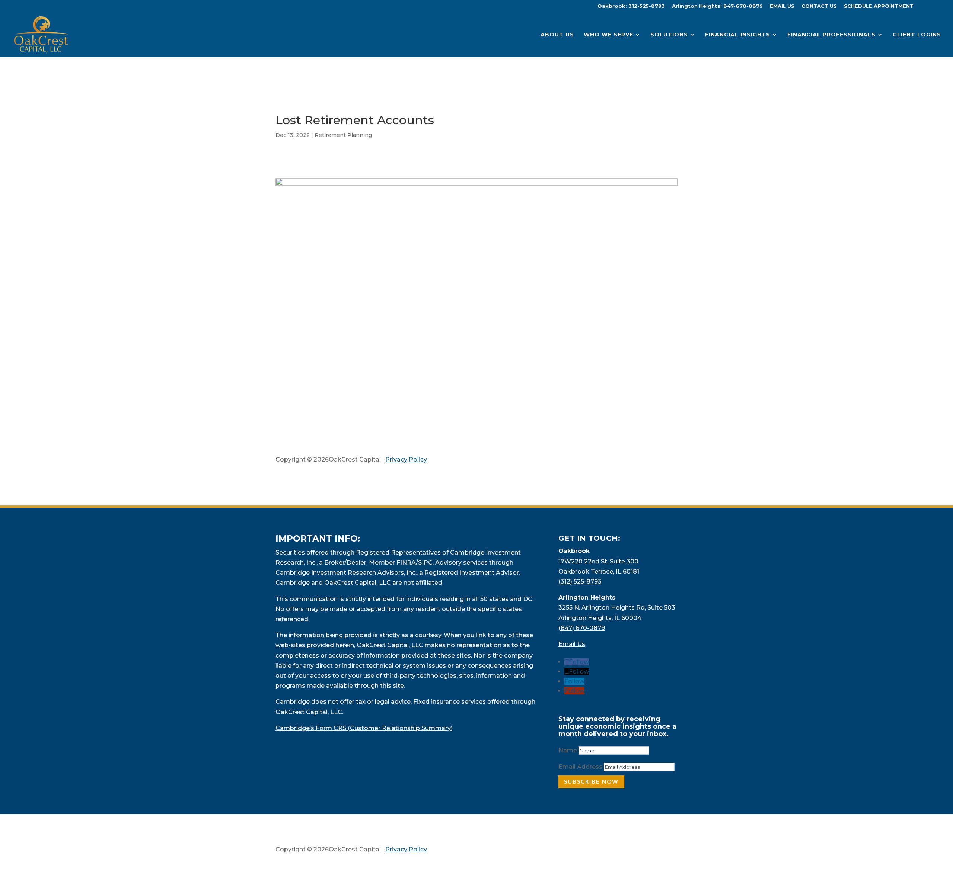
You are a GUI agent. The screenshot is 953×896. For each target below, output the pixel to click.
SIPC (425, 562)
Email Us (571, 644)
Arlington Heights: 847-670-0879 (717, 6)
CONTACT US (819, 6)
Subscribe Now (591, 781)
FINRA (406, 562)
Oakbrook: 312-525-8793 (631, 6)
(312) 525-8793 (580, 581)
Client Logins (917, 35)
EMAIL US (782, 6)
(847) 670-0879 (581, 628)
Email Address (580, 766)
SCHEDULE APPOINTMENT (879, 6)
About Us (557, 35)
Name (567, 750)
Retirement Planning (343, 135)
